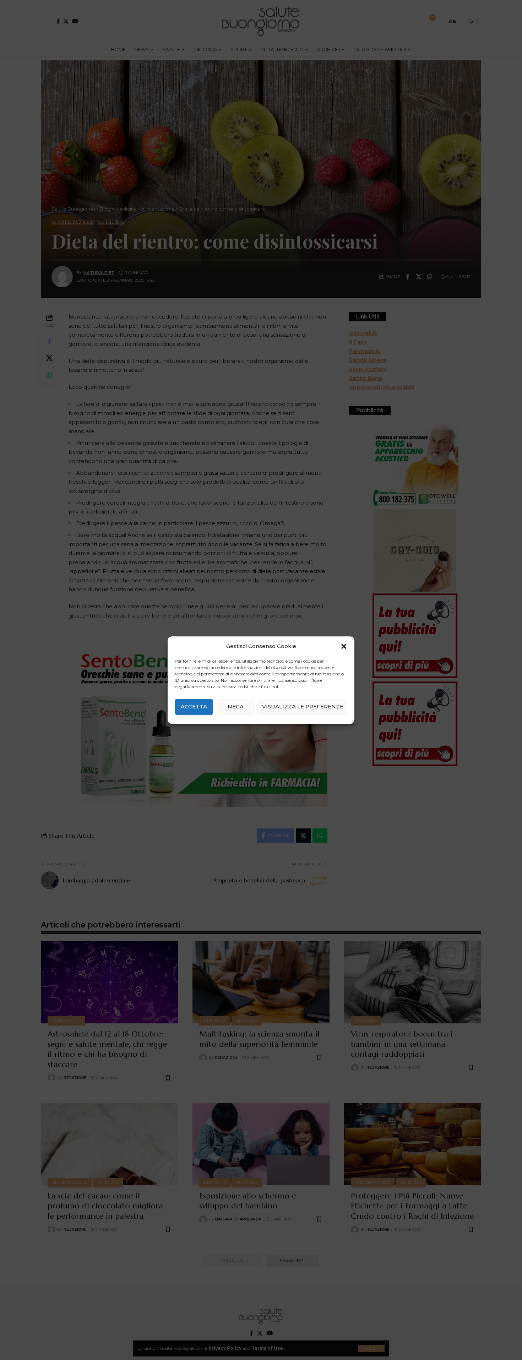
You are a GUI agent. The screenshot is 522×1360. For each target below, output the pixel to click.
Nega (236, 706)
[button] (343, 646)
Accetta (194, 706)
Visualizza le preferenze (302, 706)
